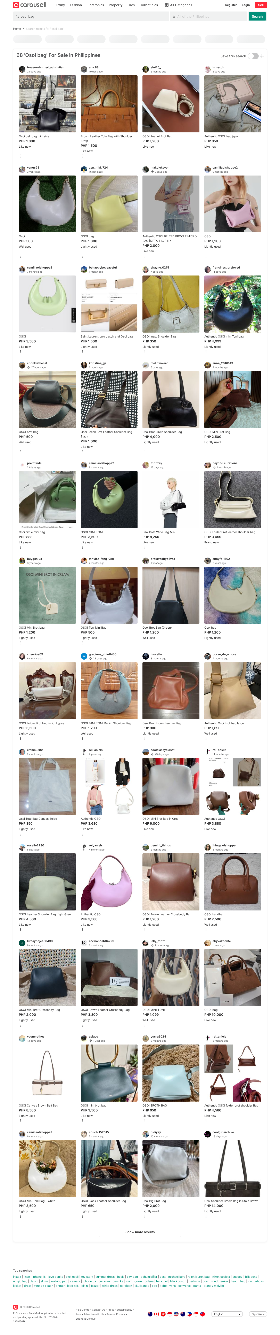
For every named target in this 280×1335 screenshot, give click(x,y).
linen (27, 1276)
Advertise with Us (94, 1314)
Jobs (78, 1314)
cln (250, 1281)
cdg (154, 1285)
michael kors (176, 1276)
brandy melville (214, 1285)
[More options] (20, 156)
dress (27, 1285)
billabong (251, 1276)
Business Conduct (86, 1318)
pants (197, 1285)
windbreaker (219, 1281)
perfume (194, 1281)
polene (149, 1281)
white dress (109, 1285)
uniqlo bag (20, 1281)
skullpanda (142, 1285)
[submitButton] (257, 16)
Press (111, 1309)
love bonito (55, 1276)
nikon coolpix (221, 1276)
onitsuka (104, 1281)
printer (60, 1285)
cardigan (126, 1285)
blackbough (178, 1281)
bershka (118, 1281)
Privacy (120, 1314)
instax (17, 1276)
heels (120, 1276)
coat (206, 1281)
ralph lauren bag (199, 1276)
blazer (95, 1285)
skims (44, 1281)
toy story (87, 1276)
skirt (129, 1281)
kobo (163, 1285)
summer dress (105, 1276)
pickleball (72, 1276)
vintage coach (43, 1285)
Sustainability (124, 1309)
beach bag (238, 1281)
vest (163, 1276)
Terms (110, 1314)
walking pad (59, 1281)
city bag (132, 1276)
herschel (161, 1281)
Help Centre (82, 1309)
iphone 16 (39, 1276)
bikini (84, 1285)
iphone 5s (89, 1281)
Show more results (140, 1232)
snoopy (237, 1276)
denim (34, 1281)
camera (75, 1281)
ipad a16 (73, 1285)
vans (172, 1285)
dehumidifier (149, 1276)
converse (184, 1285)
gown (138, 1281)
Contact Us (98, 1309)
